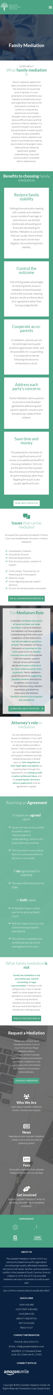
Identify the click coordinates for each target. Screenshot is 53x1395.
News (26, 1132)
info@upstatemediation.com (30, 1346)
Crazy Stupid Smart (40, 1388)
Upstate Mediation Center (33, 1385)
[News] (26, 1126)
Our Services (26, 1313)
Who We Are (26, 1102)
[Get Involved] (26, 1189)
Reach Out (26, 1327)
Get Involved (26, 1195)
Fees (26, 1165)
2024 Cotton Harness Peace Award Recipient (26, 1290)
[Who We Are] (26, 1096)
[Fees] (26, 1159)
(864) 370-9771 (31, 1341)
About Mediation (26, 1318)
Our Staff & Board (26, 1309)
